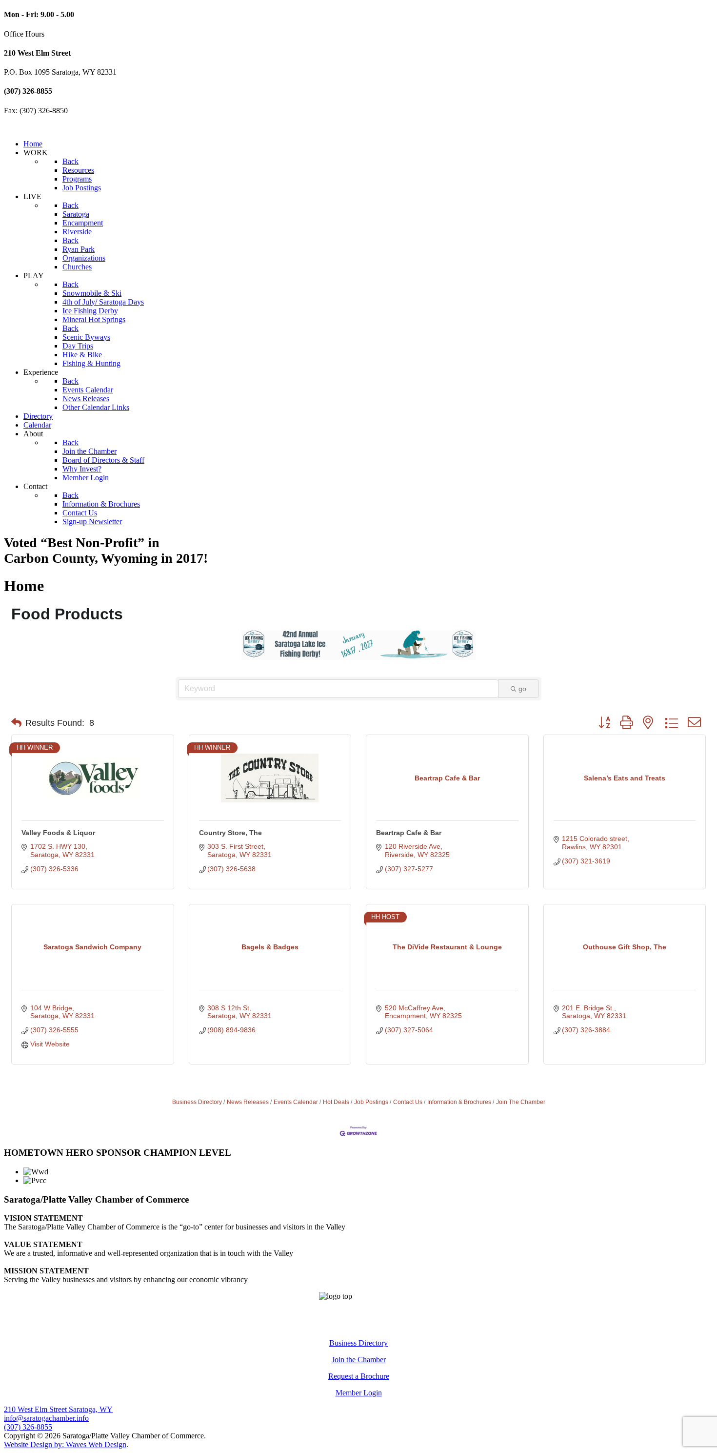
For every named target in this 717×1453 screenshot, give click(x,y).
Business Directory (197, 1102)
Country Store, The (230, 833)
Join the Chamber (359, 1359)
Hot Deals (336, 1102)
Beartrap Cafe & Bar (408, 833)
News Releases (248, 1102)
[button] (16, 723)
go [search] (522, 689)
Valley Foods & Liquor (58, 833)
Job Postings (371, 1102)
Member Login (359, 1393)
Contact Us (407, 1102)
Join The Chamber (520, 1102)
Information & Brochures (459, 1102)
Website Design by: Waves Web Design (65, 1444)
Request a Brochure (358, 1376)
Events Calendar (296, 1102)
